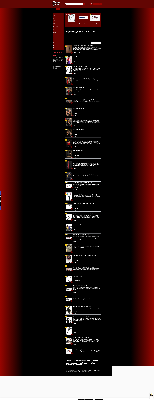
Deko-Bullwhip (75, 244)
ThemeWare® (89, 396)
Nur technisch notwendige (88, 399)
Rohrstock (54, 34)
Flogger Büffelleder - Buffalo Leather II (80, 285)
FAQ (82, 389)
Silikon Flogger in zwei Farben (78, 87)
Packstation (89, 384)
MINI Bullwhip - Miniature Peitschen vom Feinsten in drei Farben (84, 255)
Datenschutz (68, 389)
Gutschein (54, 35)
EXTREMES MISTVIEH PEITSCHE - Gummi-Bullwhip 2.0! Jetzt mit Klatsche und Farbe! (86, 161)
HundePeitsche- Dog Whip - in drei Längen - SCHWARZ (83, 213)
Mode (54, 39)
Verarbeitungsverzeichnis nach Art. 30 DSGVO (73, 390)
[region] (83, 20)
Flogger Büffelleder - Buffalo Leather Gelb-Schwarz (82, 306)
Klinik (54, 40)
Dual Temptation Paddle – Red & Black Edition (81, 139)
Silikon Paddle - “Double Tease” (78, 129)
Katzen (54, 21)
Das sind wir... (89, 382)
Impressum (68, 383)
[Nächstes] (100, 20)
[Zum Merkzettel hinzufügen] (72, 53)
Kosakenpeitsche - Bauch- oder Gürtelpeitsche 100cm (82, 182)
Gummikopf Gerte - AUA (77, 276)
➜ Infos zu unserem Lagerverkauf (58, 64)
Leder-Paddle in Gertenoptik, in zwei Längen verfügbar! (83, 45)
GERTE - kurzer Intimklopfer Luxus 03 (79, 265)
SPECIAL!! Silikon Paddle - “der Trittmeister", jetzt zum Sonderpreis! (85, 118)
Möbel (54, 45)
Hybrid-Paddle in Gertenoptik (78, 150)
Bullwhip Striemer (55, 18)
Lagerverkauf (89, 383)
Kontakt (68, 382)
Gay (53, 37)
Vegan (54, 29)
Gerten (54, 23)
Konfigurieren (81, 399)
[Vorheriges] (66, 20)
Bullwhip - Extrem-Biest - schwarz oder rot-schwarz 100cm (83, 203)
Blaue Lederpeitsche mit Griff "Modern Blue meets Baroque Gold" (83, 23)
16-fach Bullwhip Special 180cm (71, 22)
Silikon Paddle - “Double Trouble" (79, 108)
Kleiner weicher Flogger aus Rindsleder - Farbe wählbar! (83, 224)
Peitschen (54, 15)
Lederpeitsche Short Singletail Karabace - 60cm (95, 23)
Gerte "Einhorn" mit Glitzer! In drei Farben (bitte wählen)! (83, 192)
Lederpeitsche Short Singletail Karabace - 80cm (81, 234)
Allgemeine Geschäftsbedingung (71, 388)
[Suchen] (84, 4)
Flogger (54, 20)
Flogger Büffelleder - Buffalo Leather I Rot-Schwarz (82, 316)
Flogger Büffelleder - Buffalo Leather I (80, 327)
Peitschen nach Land (56, 17)
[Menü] (152, 393)
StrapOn (82, 388)
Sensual (54, 32)
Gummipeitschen (55, 26)
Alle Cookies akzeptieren (98, 399)
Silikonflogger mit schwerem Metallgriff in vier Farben (82, 56)
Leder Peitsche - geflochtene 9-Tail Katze (80, 66)
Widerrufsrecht (69, 384)
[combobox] (74, 4)
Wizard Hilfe (83, 382)
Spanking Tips (83, 383)
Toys (54, 42)
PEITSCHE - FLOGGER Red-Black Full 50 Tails (81, 337)
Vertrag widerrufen (55, 391)
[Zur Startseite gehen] (56, 3)
